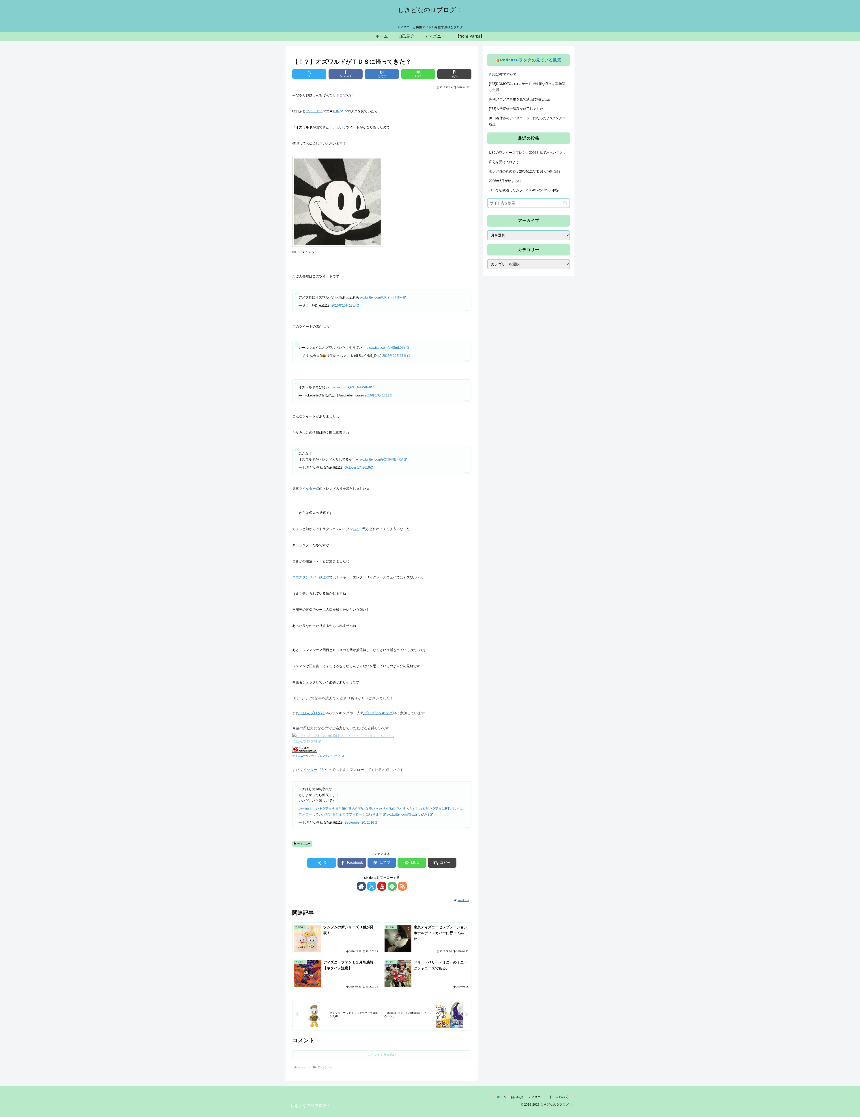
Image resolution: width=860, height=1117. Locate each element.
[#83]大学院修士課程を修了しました (516, 108)
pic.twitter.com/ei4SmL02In (386, 347)
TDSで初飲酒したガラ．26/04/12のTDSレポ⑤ (524, 190)
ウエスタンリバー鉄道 (309, 577)
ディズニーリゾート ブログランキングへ (316, 755)
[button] (454, 74)
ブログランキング (378, 712)
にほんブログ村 (312, 712)
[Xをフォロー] (371, 886)
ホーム (501, 1097)
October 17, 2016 (357, 467)
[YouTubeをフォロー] (381, 886)
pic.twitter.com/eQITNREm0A (381, 459)
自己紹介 (517, 1097)
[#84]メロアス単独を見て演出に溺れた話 (519, 99)
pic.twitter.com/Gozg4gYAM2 (408, 814)
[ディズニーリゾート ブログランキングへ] (304, 748)
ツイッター (314, 111)
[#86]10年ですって (502, 74)
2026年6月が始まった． (507, 181)
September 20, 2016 (359, 822)
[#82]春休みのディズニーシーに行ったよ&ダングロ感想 (527, 121)
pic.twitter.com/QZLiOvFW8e (347, 387)
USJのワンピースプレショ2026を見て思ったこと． (527, 152)
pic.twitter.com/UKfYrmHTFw (381, 297)
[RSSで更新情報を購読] (402, 886)
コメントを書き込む (382, 1054)
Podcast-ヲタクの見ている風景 (530, 60)
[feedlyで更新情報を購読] (392, 886)
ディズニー (304, 843)
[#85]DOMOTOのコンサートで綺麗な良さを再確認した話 (527, 87)
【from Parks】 (559, 1097)
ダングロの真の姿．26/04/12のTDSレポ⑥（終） (525, 171)
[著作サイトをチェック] (361, 886)
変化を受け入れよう (504, 162)
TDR (336, 111)
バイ (356, 529)
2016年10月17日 (343, 305)
